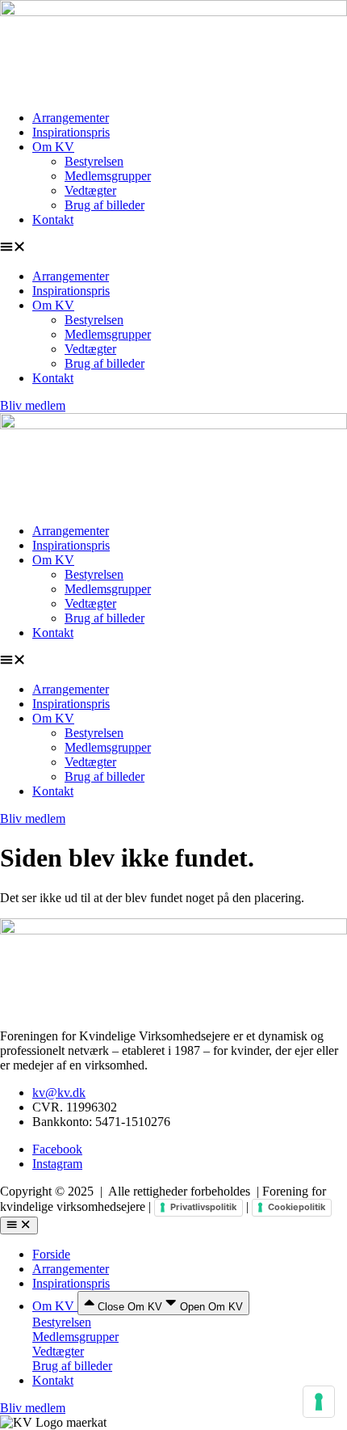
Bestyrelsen (94, 161)
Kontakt (52, 219)
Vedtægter (90, 190)
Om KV (53, 147)
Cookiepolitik (296, 1207)
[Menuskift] (19, 1225)
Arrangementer (70, 117)
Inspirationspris (71, 132)
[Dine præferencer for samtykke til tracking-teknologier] (318, 1401)
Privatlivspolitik (203, 1207)
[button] (173, 248)
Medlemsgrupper (108, 176)
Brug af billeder (104, 205)
